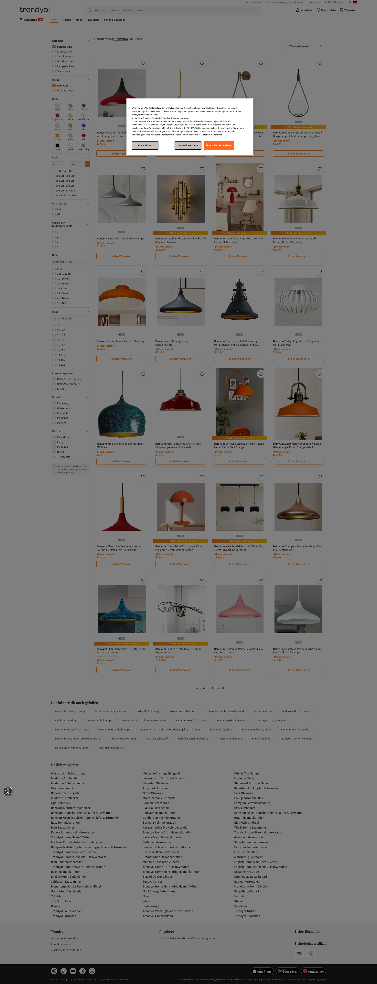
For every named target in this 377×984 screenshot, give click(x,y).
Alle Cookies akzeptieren (219, 145)
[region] (190, 127)
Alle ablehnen (145, 145)
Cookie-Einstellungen (188, 145)
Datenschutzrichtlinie (212, 134)
